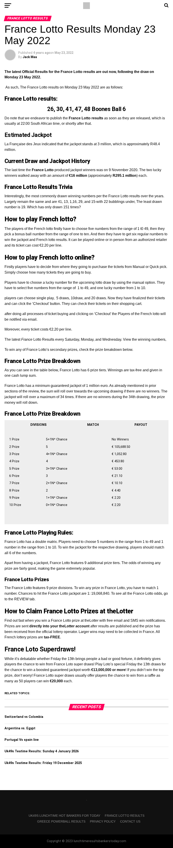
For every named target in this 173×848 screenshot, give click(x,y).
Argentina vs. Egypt (20, 728)
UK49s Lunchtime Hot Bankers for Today (64, 815)
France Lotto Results (124, 815)
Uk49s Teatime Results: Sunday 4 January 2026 (42, 751)
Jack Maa (30, 57)
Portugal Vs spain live (22, 740)
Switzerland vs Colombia (24, 717)
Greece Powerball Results (61, 821)
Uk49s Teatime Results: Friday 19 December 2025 (43, 763)
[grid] (86, 471)
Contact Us (130, 821)
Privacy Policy (103, 821)
